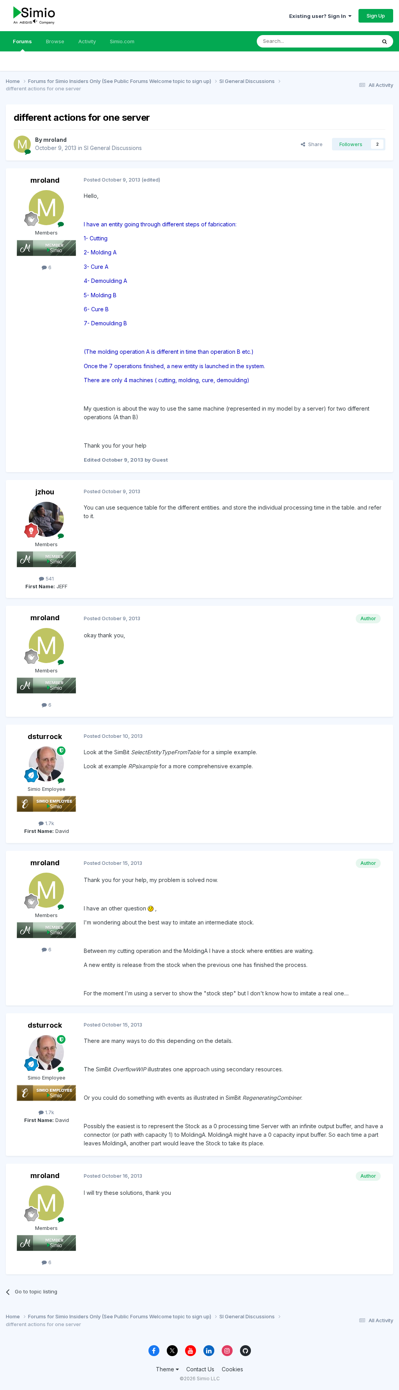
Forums (22, 41)
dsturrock (45, 736)
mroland (55, 139)
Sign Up (376, 15)
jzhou (44, 492)
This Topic (353, 41)
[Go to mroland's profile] (22, 144)
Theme (166, 1369)
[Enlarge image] (151, 908)
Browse (55, 41)
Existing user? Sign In (318, 16)
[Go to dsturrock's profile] (46, 763)
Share (314, 144)
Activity (87, 41)
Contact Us (200, 1369)
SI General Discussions (113, 148)
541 (49, 578)
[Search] (384, 41)
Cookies (232, 1369)
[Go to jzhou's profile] (46, 519)
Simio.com (122, 41)
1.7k (49, 823)
